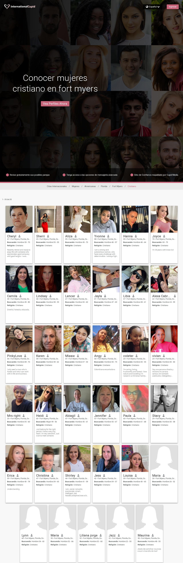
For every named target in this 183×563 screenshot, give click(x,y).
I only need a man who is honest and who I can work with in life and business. (18, 371)
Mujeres (75, 186)
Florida (104, 186)
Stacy (156, 416)
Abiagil (70, 416)
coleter (128, 356)
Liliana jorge (89, 535)
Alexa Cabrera (162, 296)
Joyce (156, 236)
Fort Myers (117, 186)
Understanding (13, 489)
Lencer (70, 296)
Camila (12, 296)
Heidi (40, 416)
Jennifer (100, 416)
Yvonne (99, 236)
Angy (98, 356)
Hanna (128, 236)
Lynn (25, 535)
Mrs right (13, 416)
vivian (156, 356)
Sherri (40, 236)
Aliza (68, 236)
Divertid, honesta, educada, (18, 310)
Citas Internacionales (57, 186)
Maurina (144, 535)
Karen (40, 356)
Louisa (128, 475)
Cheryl (11, 236)
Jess (97, 475)
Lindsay (41, 296)
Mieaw (70, 356)
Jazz (112, 535)
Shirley (70, 475)
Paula (127, 416)
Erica (10, 475)
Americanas (90, 186)
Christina (42, 475)
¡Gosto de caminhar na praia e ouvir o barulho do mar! (149, 550)
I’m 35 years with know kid (163, 250)
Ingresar (173, 6)
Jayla (98, 296)
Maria (156, 475)
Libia (126, 296)
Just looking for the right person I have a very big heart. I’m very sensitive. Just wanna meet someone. (47, 432)
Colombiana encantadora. (104, 369)
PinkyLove (14, 356)
